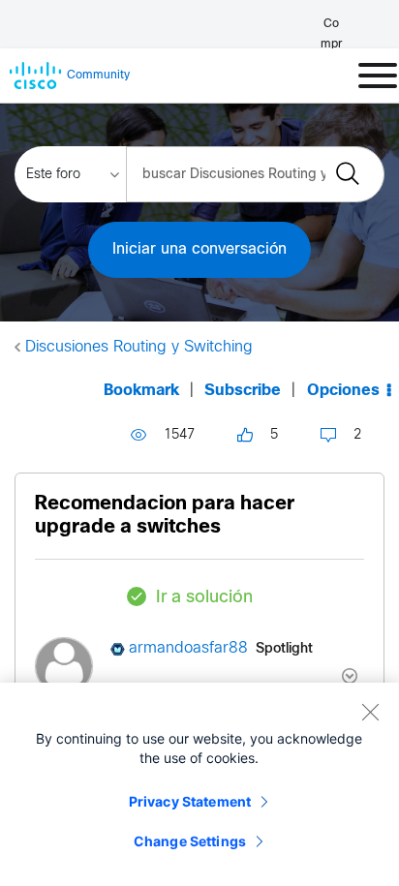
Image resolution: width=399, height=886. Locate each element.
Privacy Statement (190, 801)
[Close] (370, 711)
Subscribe (242, 390)
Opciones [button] (343, 390)
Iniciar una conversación (199, 249)
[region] (199, 784)
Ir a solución (204, 598)
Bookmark (141, 390)
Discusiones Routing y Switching (139, 347)
